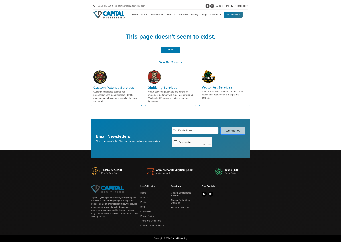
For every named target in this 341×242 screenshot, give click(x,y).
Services (155, 14)
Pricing (194, 14)
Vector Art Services (180, 207)
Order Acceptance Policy (152, 225)
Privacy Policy (147, 216)
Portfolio (183, 14)
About (144, 14)
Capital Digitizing (179, 238)
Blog (204, 14)
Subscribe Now (233, 131)
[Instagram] (212, 6)
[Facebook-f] (208, 6)
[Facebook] (204, 194)
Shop (169, 14)
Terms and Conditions (150, 221)
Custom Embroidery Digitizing (180, 201)
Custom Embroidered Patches (181, 194)
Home (135, 14)
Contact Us (215, 14)
